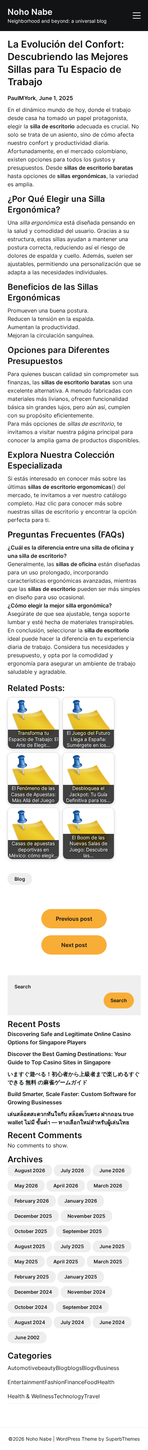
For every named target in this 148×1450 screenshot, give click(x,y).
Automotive (23, 1367)
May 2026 (26, 1185)
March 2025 (108, 1261)
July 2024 (72, 1322)
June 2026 (112, 1170)
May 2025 (26, 1261)
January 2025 (80, 1277)
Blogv (89, 1367)
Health (105, 1382)
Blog (19, 879)
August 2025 (29, 1246)
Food (90, 1382)
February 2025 (31, 1277)
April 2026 (65, 1185)
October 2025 (30, 1231)
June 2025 (112, 1246)
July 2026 (72, 1170)
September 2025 (82, 1231)
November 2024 (86, 1292)
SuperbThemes (123, 1439)
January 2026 (80, 1201)
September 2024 (82, 1307)
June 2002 (27, 1337)
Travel (92, 1396)
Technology (69, 1396)
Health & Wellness (31, 1396)
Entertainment (26, 1382)
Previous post (74, 918)
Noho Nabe (30, 12)
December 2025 (33, 1216)
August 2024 (29, 1322)
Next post (74, 944)
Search (22, 986)
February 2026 (31, 1201)
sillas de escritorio (55, 511)
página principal (98, 431)
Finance (74, 1382)
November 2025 (86, 1216)
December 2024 (33, 1292)
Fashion (54, 1382)
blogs (74, 1367)
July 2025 (72, 1246)
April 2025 (65, 1261)
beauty (47, 1367)
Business (108, 1367)
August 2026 (29, 1170)
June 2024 (112, 1322)
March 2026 (108, 1185)
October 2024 (30, 1307)
